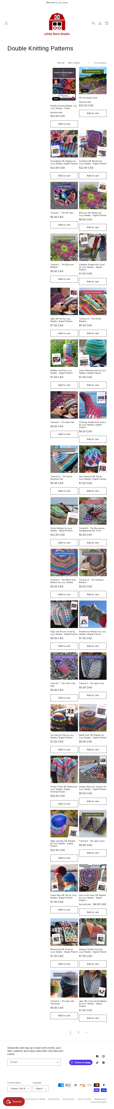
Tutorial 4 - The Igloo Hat (62, 422)
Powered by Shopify (37, 1099)
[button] (6, 23)
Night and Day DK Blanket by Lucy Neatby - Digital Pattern (62, 843)
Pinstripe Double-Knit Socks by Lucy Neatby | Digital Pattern (92, 424)
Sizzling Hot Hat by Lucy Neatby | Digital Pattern (62, 736)
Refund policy (54, 1099)
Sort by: (61, 63)
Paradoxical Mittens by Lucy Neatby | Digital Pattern (92, 632)
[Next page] (86, 1032)
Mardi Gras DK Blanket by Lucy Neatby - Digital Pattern (92, 736)
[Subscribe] (57, 1062)
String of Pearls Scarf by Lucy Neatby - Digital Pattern (92, 950)
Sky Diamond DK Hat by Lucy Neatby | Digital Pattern (92, 477)
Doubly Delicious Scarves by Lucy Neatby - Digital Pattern (92, 788)
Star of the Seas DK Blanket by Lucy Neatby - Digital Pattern (92, 897)
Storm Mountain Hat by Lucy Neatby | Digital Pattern (92, 371)
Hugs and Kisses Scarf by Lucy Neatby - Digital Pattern (64, 632)
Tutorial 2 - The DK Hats (61, 213)
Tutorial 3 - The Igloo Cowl (91, 683)
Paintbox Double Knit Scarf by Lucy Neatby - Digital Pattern (92, 267)
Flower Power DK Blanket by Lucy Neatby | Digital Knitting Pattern (63, 789)
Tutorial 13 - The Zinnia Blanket (90, 320)
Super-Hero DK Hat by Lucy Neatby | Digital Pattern (63, 896)
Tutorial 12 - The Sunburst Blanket (91, 581)
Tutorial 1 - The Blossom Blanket (62, 265)
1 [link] (70, 1032)
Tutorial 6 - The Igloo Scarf (92, 841)
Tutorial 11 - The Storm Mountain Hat (61, 477)
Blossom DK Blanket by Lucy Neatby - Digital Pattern (92, 214)
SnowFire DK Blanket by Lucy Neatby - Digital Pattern (92, 162)
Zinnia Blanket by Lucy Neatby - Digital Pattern (61, 529)
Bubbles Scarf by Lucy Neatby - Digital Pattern (61, 371)
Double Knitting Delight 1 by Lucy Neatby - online (63, 107)
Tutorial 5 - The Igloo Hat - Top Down (63, 1002)
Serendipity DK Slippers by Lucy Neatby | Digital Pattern (64, 162)
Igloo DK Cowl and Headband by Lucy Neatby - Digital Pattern (93, 1003)
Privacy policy (68, 1099)
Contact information (99, 1102)
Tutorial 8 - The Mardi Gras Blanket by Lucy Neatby (63, 581)
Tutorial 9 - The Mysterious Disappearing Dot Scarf (92, 529)
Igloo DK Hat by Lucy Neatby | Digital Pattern (61, 320)
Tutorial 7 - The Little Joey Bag (63, 684)
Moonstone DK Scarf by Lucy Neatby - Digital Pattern (64, 950)
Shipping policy (100, 1099)
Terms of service (84, 1099)
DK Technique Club (88, 98)
